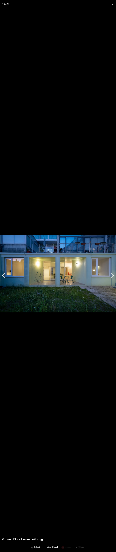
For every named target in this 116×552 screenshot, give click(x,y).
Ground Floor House (16, 539)
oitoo (35, 539)
